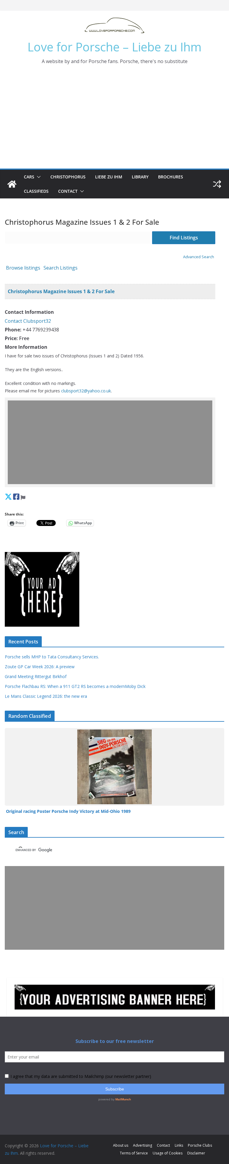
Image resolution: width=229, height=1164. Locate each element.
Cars (29, 177)
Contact (68, 191)
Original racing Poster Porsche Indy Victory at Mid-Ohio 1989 (68, 811)
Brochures (170, 177)
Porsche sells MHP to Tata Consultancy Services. (52, 657)
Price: (11, 338)
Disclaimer (196, 1153)
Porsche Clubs (200, 1145)
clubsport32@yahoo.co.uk (86, 391)
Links (179, 1145)
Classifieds (36, 191)
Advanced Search (198, 256)
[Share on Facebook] (16, 496)
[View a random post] (217, 184)
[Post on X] (8, 496)
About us (120, 1145)
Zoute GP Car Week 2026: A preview (40, 666)
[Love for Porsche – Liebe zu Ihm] (12, 184)
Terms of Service (134, 1153)
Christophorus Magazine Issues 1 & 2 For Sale (61, 291)
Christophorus (68, 177)
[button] (37, 177)
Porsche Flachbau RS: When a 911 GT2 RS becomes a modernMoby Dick (75, 686)
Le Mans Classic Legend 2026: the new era (46, 696)
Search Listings (61, 267)
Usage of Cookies (167, 1153)
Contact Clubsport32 (28, 321)
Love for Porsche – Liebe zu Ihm (114, 47)
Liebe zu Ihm (108, 177)
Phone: (13, 329)
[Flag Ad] (23, 496)
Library (140, 177)
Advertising (142, 1145)
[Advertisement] (114, 124)
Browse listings (23, 267)
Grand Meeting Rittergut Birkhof (35, 676)
